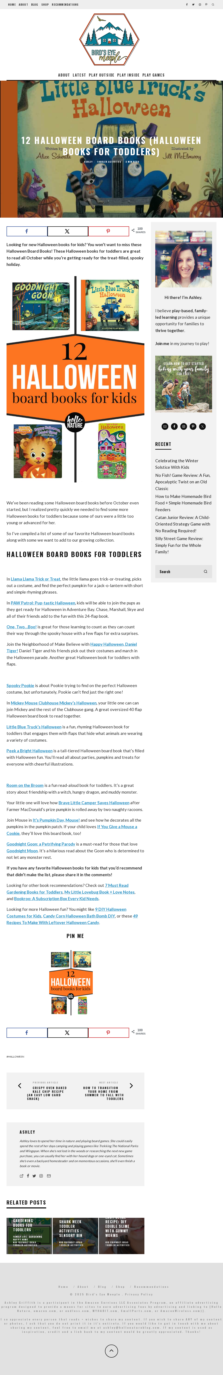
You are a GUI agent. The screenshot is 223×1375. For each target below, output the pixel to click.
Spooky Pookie (20, 685)
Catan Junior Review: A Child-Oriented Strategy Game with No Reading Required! (182, 524)
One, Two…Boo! (22, 626)
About (23, 4)
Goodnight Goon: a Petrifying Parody (41, 843)
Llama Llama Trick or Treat (35, 578)
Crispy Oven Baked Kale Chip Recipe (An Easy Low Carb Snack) (47, 1093)
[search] (205, 571)
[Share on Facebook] (27, 231)
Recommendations (65, 4)
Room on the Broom (25, 785)
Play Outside (102, 75)
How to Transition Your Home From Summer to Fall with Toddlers (103, 1093)
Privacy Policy (139, 1294)
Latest (79, 75)
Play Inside (128, 75)
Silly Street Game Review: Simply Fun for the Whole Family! (179, 545)
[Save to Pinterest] (108, 231)
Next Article (108, 1082)
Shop (45, 4)
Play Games (153, 75)
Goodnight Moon (22, 850)
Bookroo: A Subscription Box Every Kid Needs (56, 898)
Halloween (16, 1056)
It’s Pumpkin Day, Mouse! (56, 820)
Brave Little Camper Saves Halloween (94, 802)
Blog (34, 4)
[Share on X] (67, 231)
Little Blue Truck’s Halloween (34, 726)
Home (12, 4)
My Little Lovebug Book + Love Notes (99, 891)
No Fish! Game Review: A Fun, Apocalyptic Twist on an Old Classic (182, 482)
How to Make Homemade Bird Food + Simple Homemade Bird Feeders (183, 503)
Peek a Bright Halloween (29, 750)
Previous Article (45, 1082)
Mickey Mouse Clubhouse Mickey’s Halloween (53, 702)
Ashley (88, 161)
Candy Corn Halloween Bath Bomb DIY (79, 915)
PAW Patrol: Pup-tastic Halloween (43, 602)
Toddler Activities (109, 161)
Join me (162, 343)
